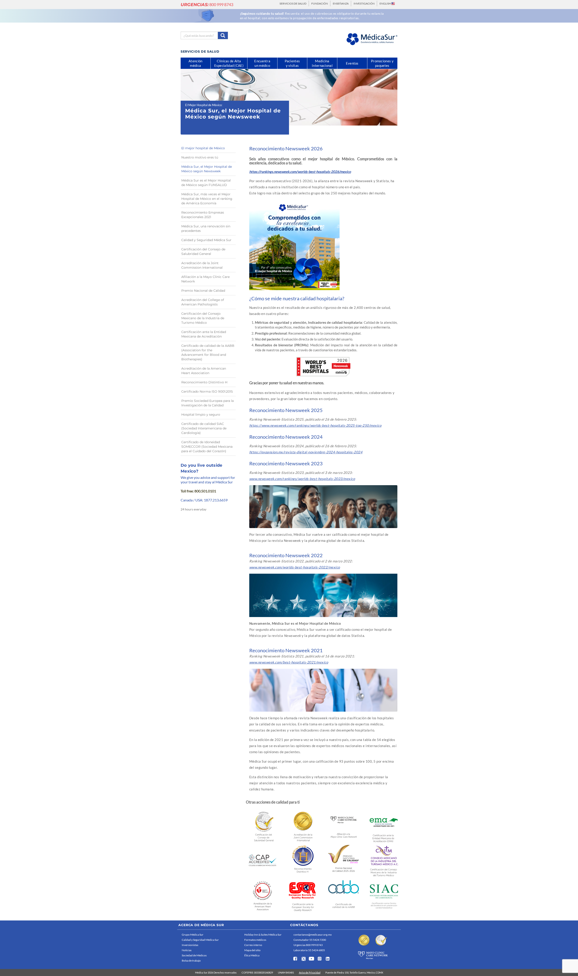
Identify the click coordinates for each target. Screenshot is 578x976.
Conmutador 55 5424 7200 (310, 939)
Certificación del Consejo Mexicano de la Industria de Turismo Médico (202, 318)
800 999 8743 (207, 4)
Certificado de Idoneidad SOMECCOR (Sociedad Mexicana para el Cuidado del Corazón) (207, 446)
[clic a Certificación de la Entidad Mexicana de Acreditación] (384, 826)
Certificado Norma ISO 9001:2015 (207, 391)
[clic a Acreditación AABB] (343, 895)
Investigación (364, 3)
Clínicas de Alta (229, 63)
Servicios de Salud (293, 3)
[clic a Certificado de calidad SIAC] (384, 895)
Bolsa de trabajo (191, 960)
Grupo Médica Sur (192, 934)
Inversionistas (190, 945)
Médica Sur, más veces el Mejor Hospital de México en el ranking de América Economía (206, 198)
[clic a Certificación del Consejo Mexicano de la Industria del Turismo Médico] (384, 860)
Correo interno (253, 945)
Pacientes (292, 63)
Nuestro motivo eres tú (199, 157)
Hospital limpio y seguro (200, 414)
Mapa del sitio (252, 950)
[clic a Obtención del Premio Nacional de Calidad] (343, 859)
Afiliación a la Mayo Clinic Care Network (205, 279)
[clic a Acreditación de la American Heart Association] (263, 895)
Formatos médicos (255, 939)
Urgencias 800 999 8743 (308, 945)
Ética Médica (251, 955)
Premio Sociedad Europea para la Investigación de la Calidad (207, 403)
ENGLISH (385, 3)
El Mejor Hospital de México (203, 105)
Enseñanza (341, 3)
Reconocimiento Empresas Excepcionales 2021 (202, 214)
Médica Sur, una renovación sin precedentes (205, 228)
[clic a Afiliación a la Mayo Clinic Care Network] (343, 825)
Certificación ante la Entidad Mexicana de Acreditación (203, 334)
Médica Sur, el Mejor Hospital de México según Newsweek (206, 169)
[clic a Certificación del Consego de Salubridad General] (263, 826)
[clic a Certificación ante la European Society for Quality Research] (303, 895)
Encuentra (262, 63)
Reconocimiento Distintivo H (204, 382)
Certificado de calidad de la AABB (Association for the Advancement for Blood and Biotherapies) (207, 352)
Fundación (319, 3)
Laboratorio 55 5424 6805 (309, 950)
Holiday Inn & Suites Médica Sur (263, 934)
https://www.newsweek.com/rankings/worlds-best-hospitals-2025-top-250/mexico (315, 425)
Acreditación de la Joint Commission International (202, 265)
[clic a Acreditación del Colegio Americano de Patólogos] (263, 860)
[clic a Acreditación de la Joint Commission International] (303, 826)
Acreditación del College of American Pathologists (202, 302)
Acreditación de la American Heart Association (203, 370)
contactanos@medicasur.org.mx (313, 934)
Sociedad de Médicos (194, 955)
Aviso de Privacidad (309, 972)
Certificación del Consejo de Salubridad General (203, 251)
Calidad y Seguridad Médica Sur (206, 240)
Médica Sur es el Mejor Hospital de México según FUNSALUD (206, 182)
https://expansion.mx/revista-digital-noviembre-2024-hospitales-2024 (306, 452)
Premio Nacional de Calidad (203, 291)
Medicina (322, 63)
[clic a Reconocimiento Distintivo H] (303, 860)
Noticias (186, 950)
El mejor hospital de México (203, 148)
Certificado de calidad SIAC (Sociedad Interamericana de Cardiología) (203, 428)
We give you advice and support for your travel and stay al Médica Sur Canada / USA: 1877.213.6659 (208, 488)
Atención (195, 63)
